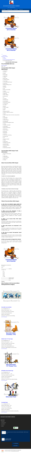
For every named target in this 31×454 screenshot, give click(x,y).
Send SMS (16, 445)
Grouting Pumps (4, 402)
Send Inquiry (4, 55)
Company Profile (9, 9)
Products (4, 58)
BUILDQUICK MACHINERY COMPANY (11, 6)
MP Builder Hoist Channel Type (7, 370)
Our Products (16, 9)
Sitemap (2, 426)
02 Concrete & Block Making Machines (9, 59)
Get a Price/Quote (4, 65)
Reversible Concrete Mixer (6, 307)
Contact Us (21, 9)
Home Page (4, 9)
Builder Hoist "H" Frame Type (7, 338)
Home (4, 57)
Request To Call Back (4, 56)
